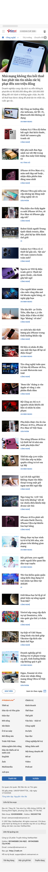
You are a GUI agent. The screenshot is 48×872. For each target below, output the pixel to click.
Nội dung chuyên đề (34, 751)
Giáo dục (6, 715)
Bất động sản (8, 736)
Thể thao (29, 710)
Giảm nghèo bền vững (12, 746)
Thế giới (29, 715)
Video (28, 762)
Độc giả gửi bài (25, 860)
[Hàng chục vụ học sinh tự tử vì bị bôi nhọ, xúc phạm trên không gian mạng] (10, 541)
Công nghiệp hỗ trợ (34, 741)
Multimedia (7, 767)
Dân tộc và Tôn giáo (11, 710)
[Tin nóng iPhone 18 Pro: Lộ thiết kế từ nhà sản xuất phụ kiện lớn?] (10, 443)
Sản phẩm (24, 201)
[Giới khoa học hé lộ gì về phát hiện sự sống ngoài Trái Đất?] (10, 599)
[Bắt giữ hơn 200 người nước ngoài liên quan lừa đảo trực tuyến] (10, 561)
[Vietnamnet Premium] (8, 701)
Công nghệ (11, 37)
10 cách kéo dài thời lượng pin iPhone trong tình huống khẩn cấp (32, 332)
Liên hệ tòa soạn (10, 802)
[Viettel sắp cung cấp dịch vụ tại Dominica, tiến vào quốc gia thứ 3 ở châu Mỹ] (10, 616)
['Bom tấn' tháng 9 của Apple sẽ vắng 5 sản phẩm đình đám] (10, 388)
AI (21, 241)
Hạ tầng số (25, 163)
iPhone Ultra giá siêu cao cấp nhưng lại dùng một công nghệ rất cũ (33, 194)
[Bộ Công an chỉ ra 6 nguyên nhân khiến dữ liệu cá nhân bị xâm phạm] (10, 405)
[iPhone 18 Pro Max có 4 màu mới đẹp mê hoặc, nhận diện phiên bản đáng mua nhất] (10, 174)
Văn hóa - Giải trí (33, 721)
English (5, 756)
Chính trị (29, 700)
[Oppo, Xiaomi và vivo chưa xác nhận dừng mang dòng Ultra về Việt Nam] (10, 677)
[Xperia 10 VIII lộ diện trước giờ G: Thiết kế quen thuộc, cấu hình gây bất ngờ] (10, 273)
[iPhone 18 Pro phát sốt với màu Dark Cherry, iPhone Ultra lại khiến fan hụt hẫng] (10, 521)
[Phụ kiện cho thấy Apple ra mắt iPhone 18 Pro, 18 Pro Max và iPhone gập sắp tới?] (10, 212)
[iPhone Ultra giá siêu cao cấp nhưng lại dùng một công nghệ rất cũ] (10, 195)
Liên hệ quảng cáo (10, 832)
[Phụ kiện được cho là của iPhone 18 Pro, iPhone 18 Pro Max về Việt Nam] (10, 426)
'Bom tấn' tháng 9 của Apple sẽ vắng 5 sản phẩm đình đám (31, 387)
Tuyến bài (12, 778)
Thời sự (5, 705)
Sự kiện (36, 778)
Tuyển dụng (40, 860)
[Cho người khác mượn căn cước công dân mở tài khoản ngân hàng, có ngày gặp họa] (10, 293)
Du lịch (28, 731)
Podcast (28, 767)
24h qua (5, 772)
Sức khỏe (6, 726)
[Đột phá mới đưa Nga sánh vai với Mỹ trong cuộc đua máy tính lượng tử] (10, 154)
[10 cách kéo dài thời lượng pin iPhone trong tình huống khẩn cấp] (10, 333)
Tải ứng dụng (8, 860)
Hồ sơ (27, 756)
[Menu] (3, 31)
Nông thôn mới (32, 746)
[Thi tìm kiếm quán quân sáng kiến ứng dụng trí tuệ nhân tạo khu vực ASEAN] (10, 578)
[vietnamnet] (12, 33)
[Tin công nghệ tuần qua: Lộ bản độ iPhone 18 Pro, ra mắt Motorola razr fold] (10, 368)
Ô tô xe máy (7, 731)
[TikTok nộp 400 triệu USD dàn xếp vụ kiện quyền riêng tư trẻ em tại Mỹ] (10, 460)
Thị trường (27, 37)
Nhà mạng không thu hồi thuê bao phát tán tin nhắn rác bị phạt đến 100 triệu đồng (23, 80)
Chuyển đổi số (40, 37)
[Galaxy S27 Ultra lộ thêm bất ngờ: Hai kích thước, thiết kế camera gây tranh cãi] (10, 133)
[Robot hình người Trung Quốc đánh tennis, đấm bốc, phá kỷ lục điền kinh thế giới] (10, 232)
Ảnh (4, 762)
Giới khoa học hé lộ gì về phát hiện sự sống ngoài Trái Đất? (33, 598)
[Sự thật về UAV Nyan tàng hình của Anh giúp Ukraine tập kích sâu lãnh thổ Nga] (10, 636)
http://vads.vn (15, 850)
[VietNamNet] (3, 37)
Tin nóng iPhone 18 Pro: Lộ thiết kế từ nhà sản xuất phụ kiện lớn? (32, 442)
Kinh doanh (30, 705)
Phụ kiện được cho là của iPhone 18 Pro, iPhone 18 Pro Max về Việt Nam (33, 425)
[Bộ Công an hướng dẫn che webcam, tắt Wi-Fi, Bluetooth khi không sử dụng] (10, 113)
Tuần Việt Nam (8, 741)
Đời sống (6, 721)
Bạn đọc (29, 736)
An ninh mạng (26, 122)
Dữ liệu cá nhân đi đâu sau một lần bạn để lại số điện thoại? (33, 350)
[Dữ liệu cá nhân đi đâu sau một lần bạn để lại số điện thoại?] (10, 351)
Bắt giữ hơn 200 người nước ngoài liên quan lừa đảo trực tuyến (33, 560)
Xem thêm (9, 691)
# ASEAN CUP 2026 (27, 31)
